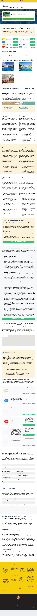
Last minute (29, 5)
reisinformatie (23, 32)
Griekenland (21, 585)
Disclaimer (19, 603)
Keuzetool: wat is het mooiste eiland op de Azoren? (14, 568)
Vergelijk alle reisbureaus (12, 31)
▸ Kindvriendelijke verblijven (8, 107)
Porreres (17, 469)
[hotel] (6, 14)
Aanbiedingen (11, 7)
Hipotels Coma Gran (5, 83)
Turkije (21, 577)
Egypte (21, 584)
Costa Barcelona (8, 333)
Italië (20, 583)
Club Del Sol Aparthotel (23, 72)
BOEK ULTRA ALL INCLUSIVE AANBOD (18, 241)
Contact (12, 603)
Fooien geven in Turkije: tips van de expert (14, 576)
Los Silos (29, 331)
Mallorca (17, 467)
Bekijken (16, 39)
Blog (22, 7)
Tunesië (21, 588)
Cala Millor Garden (5, 72)
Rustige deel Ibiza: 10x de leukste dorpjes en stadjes (14, 583)
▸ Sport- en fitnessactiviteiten (24, 108)
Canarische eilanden (21, 579)
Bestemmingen (17, 5)
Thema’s (23, 5)
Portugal (21, 581)
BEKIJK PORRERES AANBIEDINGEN (18, 19)
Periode (17, 7)
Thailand (27, 333)
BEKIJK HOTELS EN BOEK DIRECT (18, 318)
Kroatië (21, 587)
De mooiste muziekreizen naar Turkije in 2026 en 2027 (14, 579)
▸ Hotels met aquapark (7, 108)
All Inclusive (11, 5)
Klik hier (3, 51)
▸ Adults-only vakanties (23, 107)
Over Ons (15, 603)
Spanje (17, 465)
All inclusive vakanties (14, 601)
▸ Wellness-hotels (22, 110)
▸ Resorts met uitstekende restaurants (10, 110)
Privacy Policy (24, 603)
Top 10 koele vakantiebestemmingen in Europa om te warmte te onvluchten (14, 572)
